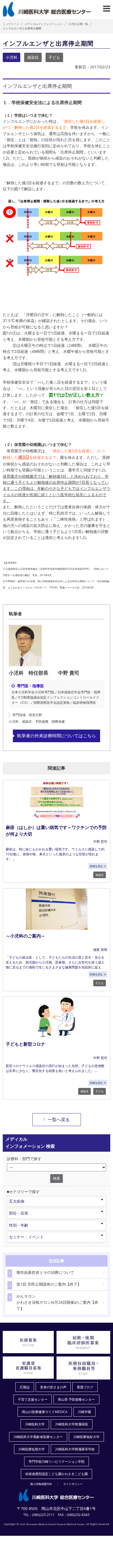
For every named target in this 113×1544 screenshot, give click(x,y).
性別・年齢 (18, 1225)
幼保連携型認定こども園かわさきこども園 (56, 1474)
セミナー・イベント (26, 1236)
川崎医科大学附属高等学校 (75, 1449)
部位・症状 (18, 1213)
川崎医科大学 (35, 1424)
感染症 (33, 57)
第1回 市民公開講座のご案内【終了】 (45, 1284)
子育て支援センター (32, 1399)
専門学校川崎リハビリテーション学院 (56, 1461)
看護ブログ (85, 1387)
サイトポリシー (73, 1484)
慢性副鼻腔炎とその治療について (41, 1273)
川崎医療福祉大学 (86, 1436)
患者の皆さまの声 (53, 1387)
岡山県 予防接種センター (76, 1399)
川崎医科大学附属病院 (71, 1424)
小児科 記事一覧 (78, 24)
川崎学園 (84, 1411)
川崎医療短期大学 (31, 1449)
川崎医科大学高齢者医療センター (38, 1436)
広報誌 (25, 1387)
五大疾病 (16, 1201)
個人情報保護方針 (41, 1484)
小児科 (11, 57)
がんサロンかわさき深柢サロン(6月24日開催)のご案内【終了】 (53, 1302)
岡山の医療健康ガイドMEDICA (44, 1411)
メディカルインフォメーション (43, 24)
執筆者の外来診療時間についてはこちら (56, 736)
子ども (54, 57)
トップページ (11, 24)
